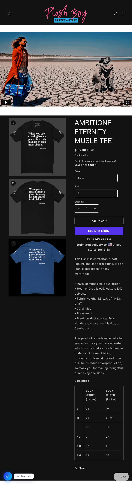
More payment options (99, 239)
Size (77, 186)
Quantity (79, 201)
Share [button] (82, 468)
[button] (9, 13)
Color (78, 171)
